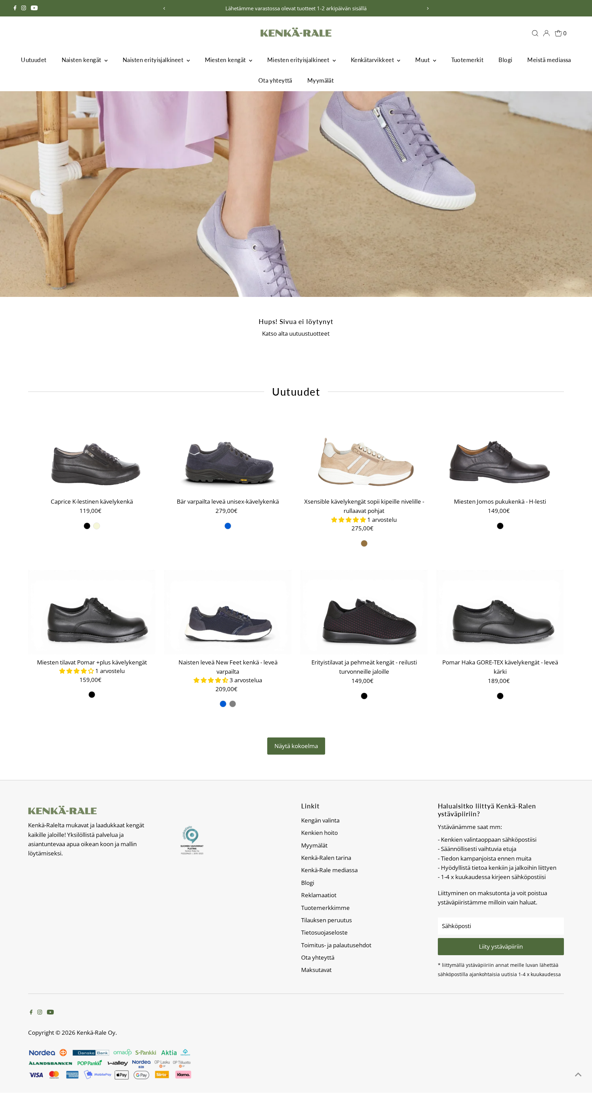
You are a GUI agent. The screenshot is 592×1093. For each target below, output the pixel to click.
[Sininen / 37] (223, 703)
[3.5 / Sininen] (227, 526)
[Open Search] (535, 33)
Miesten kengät (226, 59)
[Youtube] (34, 8)
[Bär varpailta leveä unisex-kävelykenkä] (228, 451)
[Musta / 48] (500, 526)
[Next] (427, 8)
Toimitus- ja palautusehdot (336, 945)
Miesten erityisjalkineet (299, 59)
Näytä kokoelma (296, 746)
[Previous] (164, 8)
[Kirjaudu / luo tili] (546, 33)
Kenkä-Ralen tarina (326, 858)
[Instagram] (24, 8)
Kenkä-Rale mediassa (329, 870)
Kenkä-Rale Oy (96, 1032)
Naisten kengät (82, 59)
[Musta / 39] (364, 696)
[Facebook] (15, 8)
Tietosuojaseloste (324, 932)
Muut (423, 59)
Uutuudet (33, 59)
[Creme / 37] (96, 526)
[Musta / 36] (87, 526)
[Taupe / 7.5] (364, 543)
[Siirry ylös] (578, 1074)
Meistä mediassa (549, 59)
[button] (349, 520)
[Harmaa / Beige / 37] (232, 703)
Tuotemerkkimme (325, 908)
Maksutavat (316, 970)
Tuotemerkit (467, 59)
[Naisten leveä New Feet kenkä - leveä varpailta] (228, 612)
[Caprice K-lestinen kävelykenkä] (92, 451)
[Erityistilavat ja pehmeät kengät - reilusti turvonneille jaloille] (364, 612)
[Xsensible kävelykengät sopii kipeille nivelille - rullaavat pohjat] (364, 451)
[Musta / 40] (91, 694)
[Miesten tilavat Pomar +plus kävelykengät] (92, 612)
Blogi (505, 59)
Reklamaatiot (318, 895)
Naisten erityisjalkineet (154, 59)
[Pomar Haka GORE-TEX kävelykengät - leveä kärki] (500, 612)
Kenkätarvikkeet (373, 59)
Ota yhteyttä (275, 80)
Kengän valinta (320, 820)
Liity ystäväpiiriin (501, 946)
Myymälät (320, 80)
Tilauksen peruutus (326, 920)
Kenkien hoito (319, 833)
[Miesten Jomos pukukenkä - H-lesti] (500, 451)
